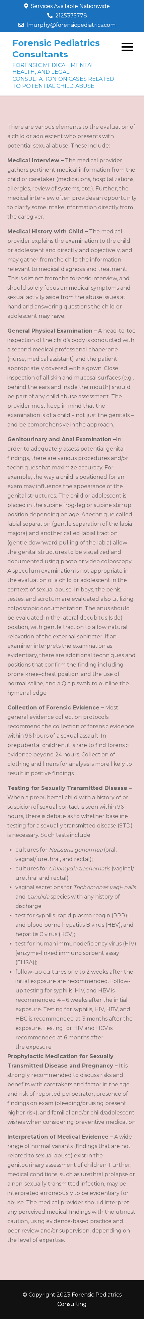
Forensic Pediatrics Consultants (56, 49)
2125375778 (71, 15)
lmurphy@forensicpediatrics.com (71, 25)
